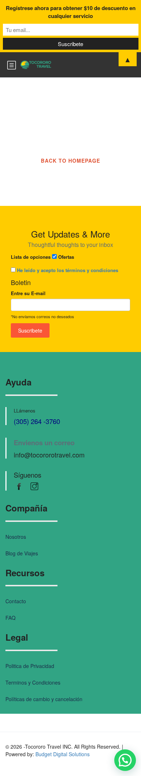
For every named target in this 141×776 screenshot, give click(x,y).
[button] (125, 760)
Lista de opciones (31, 256)
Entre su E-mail (28, 293)
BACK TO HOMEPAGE (70, 160)
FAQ (10, 617)
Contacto (15, 601)
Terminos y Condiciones (32, 682)
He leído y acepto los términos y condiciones (67, 270)
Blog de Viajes (21, 553)
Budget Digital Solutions (62, 754)
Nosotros (15, 536)
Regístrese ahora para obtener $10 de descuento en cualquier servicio (71, 12)
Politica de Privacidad (29, 665)
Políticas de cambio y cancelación (43, 699)
